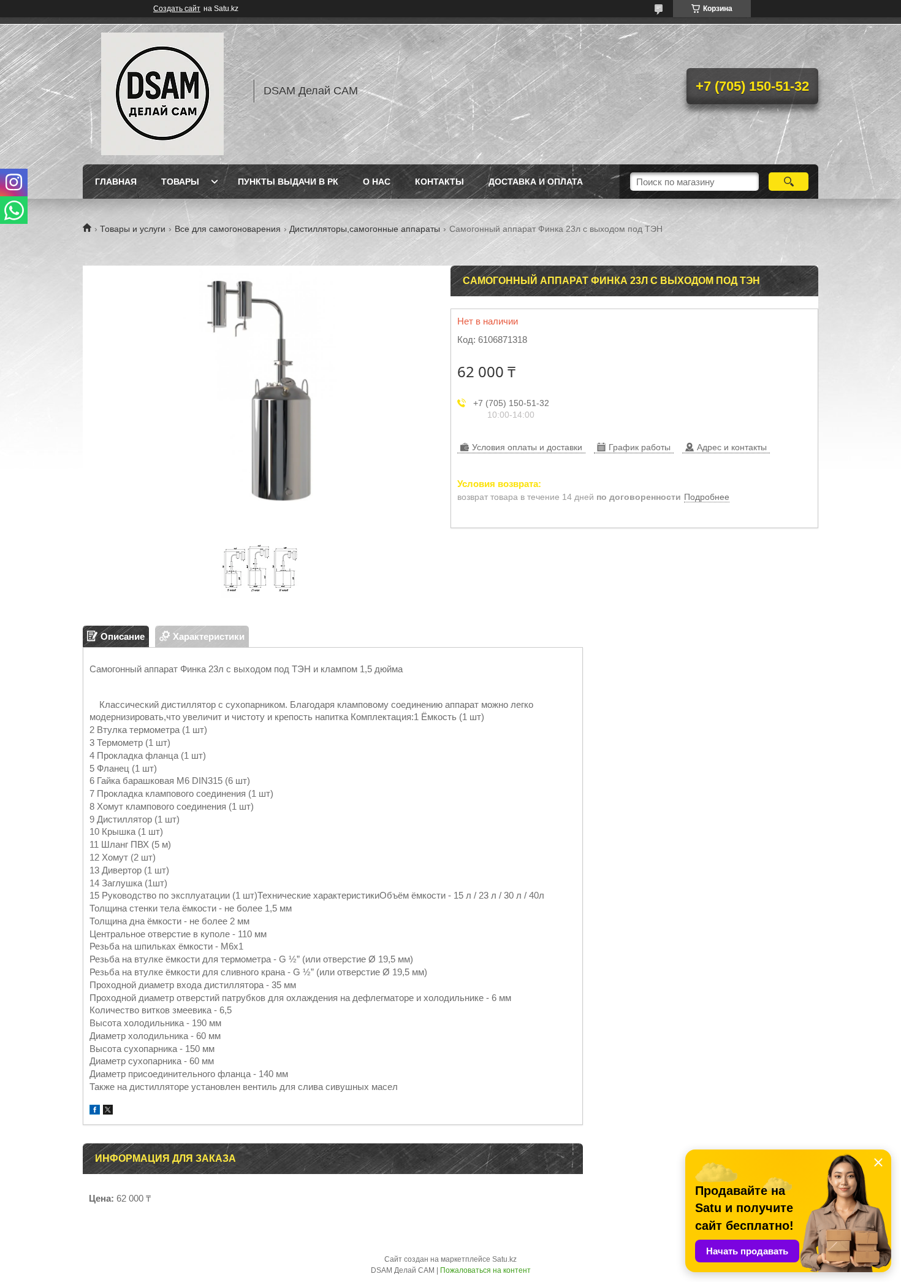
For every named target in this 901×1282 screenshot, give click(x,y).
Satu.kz (504, 1259)
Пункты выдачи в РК (288, 181)
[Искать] (788, 181)
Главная (116, 181)
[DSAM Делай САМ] (162, 90)
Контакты (439, 181)
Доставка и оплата (536, 181)
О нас (376, 181)
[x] (108, 1111)
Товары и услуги (132, 229)
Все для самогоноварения (228, 229)
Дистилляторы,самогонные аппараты (364, 229)
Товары (180, 181)
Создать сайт (176, 8)
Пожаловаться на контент (485, 1270)
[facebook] (94, 1111)
